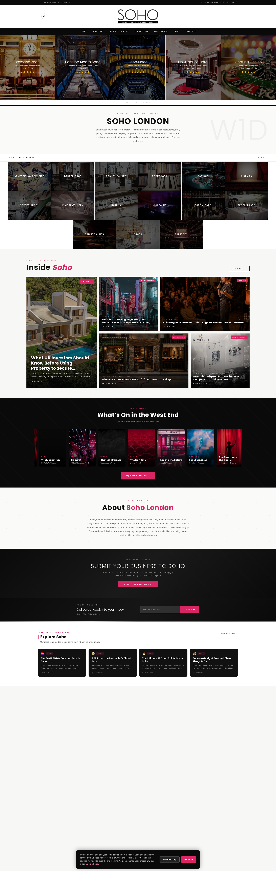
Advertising (229, 2)
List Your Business (209, 2)
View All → (263, 158)
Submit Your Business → (138, 584)
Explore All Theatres (138, 475)
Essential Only (170, 859)
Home (83, 31)
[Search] (44, 16)
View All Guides (229, 633)
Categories (161, 31)
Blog (176, 31)
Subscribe (189, 610)
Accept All (188, 859)
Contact (191, 31)
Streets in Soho (119, 31)
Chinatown (141, 31)
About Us (97, 31)
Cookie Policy (92, 864)
